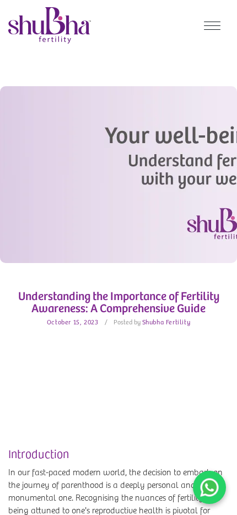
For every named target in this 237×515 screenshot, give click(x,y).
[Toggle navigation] (212, 25)
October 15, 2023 (73, 321)
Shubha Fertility (166, 321)
